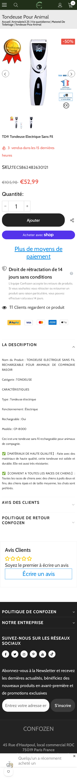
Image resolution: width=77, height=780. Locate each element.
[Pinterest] (33, 654)
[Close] (74, 756)
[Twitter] (14, 654)
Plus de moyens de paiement (38, 252)
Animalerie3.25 (21, 21)
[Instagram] (24, 654)
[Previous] (5, 73)
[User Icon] (60, 5)
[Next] (71, 73)
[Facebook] (5, 654)
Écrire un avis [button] (39, 573)
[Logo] (39, 5)
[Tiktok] (51, 654)
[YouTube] (42, 654)
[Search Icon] (20, 5)
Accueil (6, 21)
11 (11, 307)
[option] (38, 73)
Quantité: (12, 194)
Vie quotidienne (41, 21)
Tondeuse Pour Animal (28, 24)
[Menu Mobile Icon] (4, 5)
